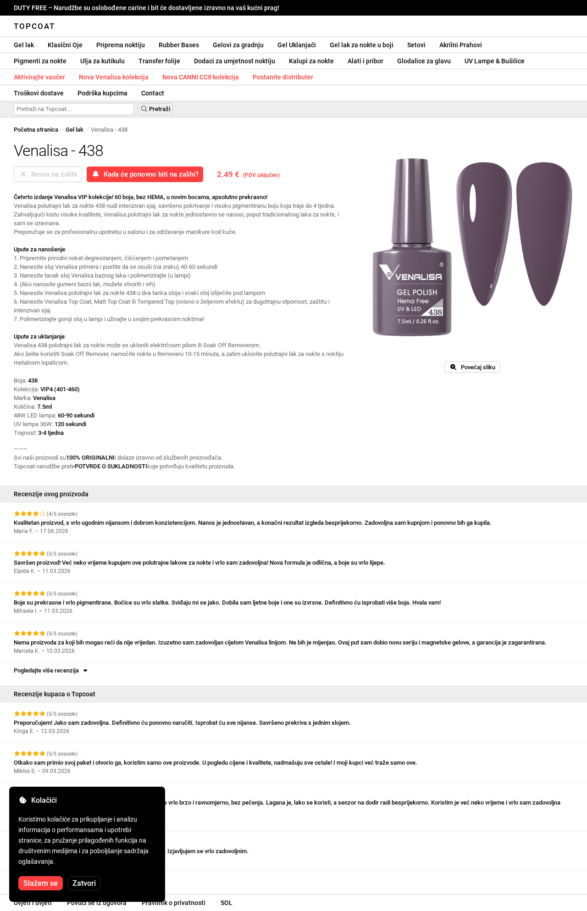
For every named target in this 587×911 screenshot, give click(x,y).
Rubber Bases (179, 45)
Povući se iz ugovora (97, 902)
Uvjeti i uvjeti (33, 902)
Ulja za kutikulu (102, 61)
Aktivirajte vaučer (39, 77)
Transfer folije (159, 61)
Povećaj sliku (476, 367)
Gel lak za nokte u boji (361, 45)
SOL (227, 902)
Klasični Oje (65, 45)
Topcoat (34, 26)
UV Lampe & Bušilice (495, 61)
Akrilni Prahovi (460, 45)
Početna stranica (36, 129)
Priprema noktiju (120, 45)
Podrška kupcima (102, 93)
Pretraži (159, 109)
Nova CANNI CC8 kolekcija (200, 77)
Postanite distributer (283, 77)
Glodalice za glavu (424, 61)
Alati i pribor (365, 61)
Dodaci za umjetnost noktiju (234, 61)
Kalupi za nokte (311, 61)
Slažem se (40, 883)
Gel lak (24, 45)
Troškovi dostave (39, 93)
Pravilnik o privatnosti (173, 902)
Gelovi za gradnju (238, 45)
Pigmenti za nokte (40, 61)
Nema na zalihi (52, 174)
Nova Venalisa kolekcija (114, 77)
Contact (152, 93)
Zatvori (84, 883)
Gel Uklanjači (296, 45)
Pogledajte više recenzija (48, 670)
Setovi (416, 45)
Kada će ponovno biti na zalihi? (149, 174)
